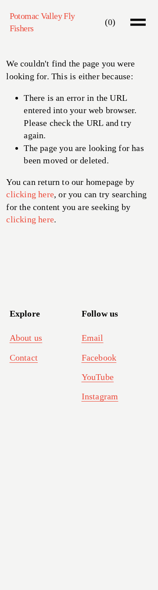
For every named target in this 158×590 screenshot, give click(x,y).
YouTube (98, 377)
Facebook (99, 357)
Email (93, 338)
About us (26, 338)
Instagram (100, 396)
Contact (24, 357)
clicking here (30, 194)
